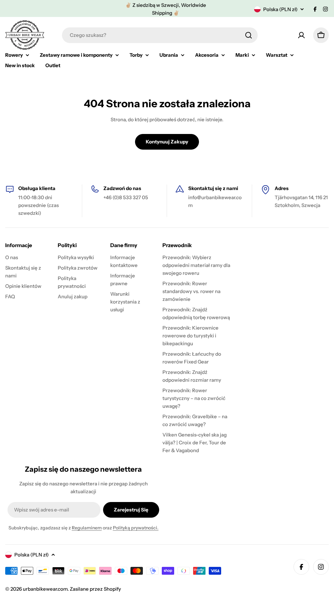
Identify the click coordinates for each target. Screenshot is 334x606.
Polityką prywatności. (136, 528)
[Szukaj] (248, 35)
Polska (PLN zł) (280, 9)
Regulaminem (87, 528)
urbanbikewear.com (45, 589)
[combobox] (160, 35)
